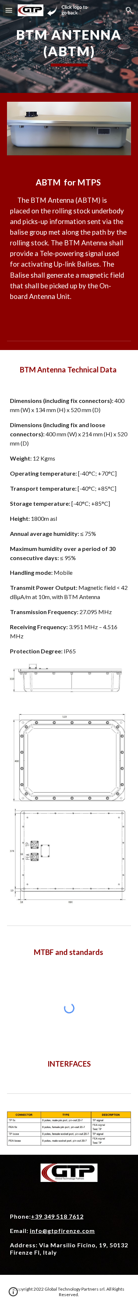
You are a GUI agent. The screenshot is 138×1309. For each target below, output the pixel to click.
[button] (9, 10)
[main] (69, 46)
